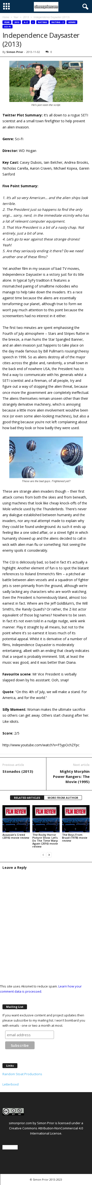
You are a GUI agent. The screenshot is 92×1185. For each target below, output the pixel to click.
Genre (72, 22)
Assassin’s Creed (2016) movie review (15, 836)
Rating (42, 22)
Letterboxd (10, 1084)
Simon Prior (14, 52)
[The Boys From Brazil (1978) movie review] (76, 819)
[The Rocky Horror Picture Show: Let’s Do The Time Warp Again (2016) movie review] (46, 819)
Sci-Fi (7, 26)
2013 (26, 17)
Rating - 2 (58, 22)
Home (5, 17)
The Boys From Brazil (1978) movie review (74, 837)
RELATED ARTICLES (27, 797)
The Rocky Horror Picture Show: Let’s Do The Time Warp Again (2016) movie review (45, 840)
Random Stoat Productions (22, 1074)
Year (16, 17)
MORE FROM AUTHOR (63, 797)
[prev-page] (43, 854)
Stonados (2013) (17, 771)
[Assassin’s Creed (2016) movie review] (16, 819)
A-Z (26, 22)
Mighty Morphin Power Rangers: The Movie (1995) (71, 776)
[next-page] (49, 854)
